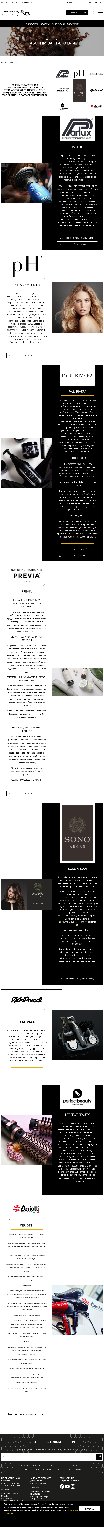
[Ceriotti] (96, 107)
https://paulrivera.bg (84, 549)
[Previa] (62, 90)
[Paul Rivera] (96, 74)
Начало (3, 62)
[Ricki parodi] (96, 90)
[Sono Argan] (79, 90)
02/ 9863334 (8, 1489)
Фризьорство (12, 62)
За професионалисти (77, 13)
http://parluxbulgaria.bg (84, 238)
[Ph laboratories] (79, 74)
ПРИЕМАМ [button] (89, 1509)
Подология (28, 1470)
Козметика (25, 1465)
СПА (81, 1465)
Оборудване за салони (56, 1465)
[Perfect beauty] (62, 107)
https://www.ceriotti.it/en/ (34, 1414)
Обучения (66, 1470)
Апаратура (73, 1465)
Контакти (77, 1470)
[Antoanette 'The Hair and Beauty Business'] (62, 1486)
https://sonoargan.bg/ (84, 979)
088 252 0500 (37, 1487)
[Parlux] (62, 74)
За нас (38, 1470)
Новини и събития (51, 1470)
